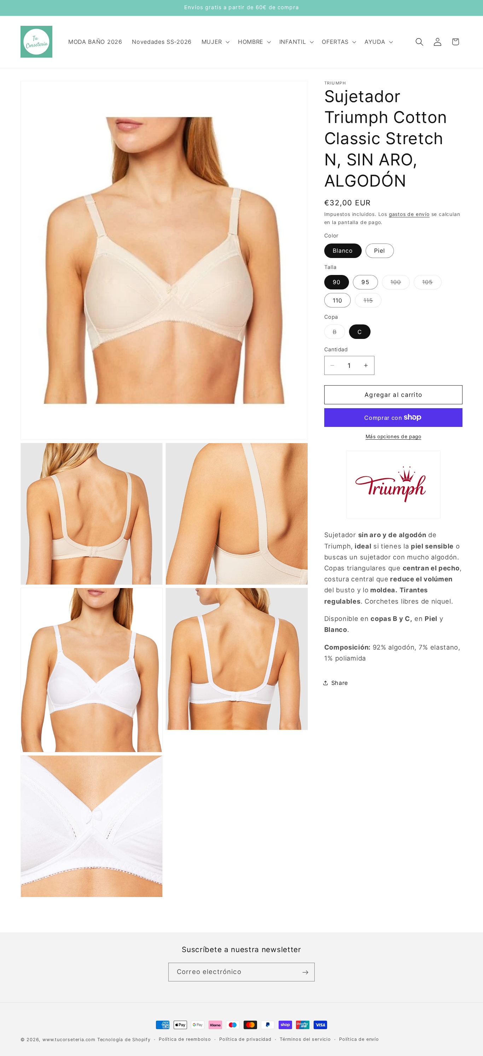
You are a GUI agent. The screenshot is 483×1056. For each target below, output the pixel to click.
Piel (379, 250)
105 (431, 283)
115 (372, 302)
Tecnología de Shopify (124, 1039)
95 (365, 282)
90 (337, 282)
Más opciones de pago (393, 436)
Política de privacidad (245, 1039)
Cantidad (336, 349)
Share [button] (339, 682)
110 (337, 300)
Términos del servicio (305, 1039)
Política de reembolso (185, 1039)
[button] (215, 41)
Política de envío (359, 1039)
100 (399, 283)
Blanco (343, 250)
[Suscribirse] (305, 972)
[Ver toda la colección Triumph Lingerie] (393, 517)
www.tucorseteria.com (68, 1039)
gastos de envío (409, 214)
